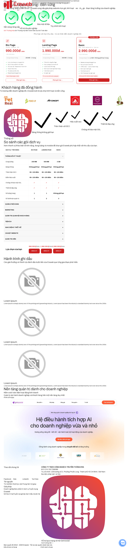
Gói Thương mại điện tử (22, 30)
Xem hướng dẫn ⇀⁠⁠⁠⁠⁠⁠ (47, 543)
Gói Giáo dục (34, 30)
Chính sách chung (46, 547)
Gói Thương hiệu (9, 30)
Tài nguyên (65, 3)
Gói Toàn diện (43, 30)
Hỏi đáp (58, 3)
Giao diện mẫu (45, 3)
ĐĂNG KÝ (34, 251)
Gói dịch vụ (35, 3)
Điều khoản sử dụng (10, 547)
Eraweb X (53, 3)
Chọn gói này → (21, 80)
